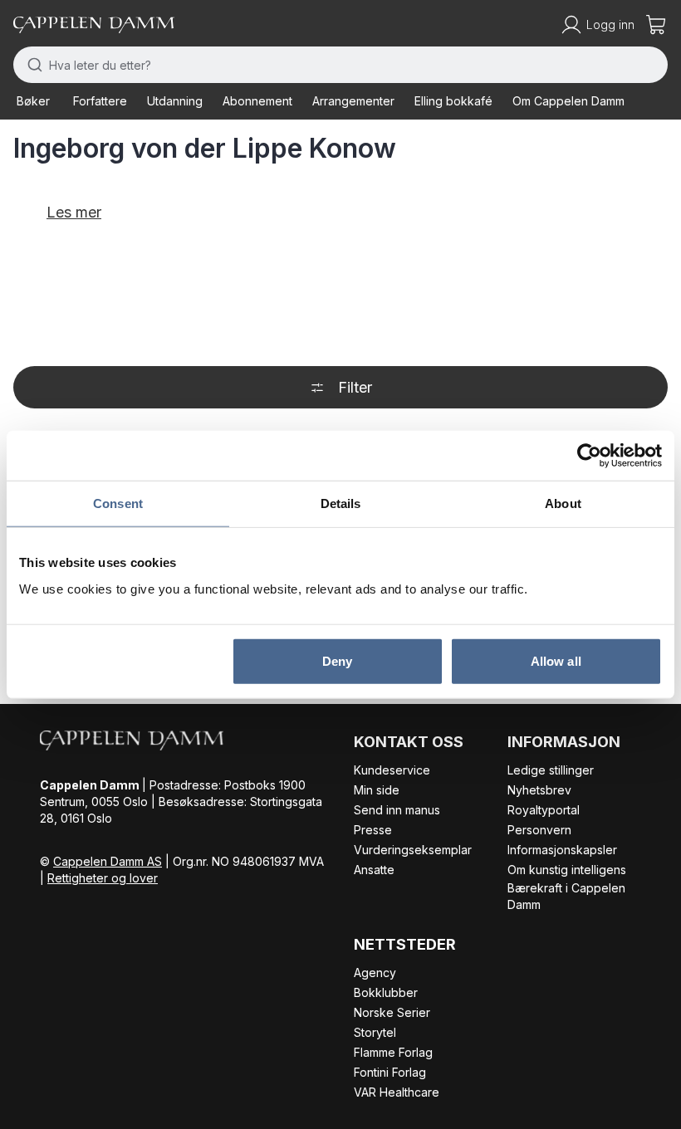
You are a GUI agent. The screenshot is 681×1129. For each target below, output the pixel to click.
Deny (337, 660)
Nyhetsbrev (539, 790)
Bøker (33, 101)
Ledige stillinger (550, 770)
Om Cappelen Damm (568, 101)
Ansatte (374, 870)
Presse (373, 830)
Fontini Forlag (390, 1072)
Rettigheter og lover (102, 878)
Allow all (556, 660)
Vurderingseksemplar (413, 850)
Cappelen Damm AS (107, 861)
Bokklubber (386, 992)
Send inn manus (397, 810)
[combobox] (340, 64)
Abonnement (257, 101)
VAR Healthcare (396, 1092)
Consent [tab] (118, 503)
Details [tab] (341, 503)
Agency (375, 972)
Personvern (539, 830)
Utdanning (175, 101)
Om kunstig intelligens (566, 870)
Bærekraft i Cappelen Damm (566, 896)
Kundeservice (392, 770)
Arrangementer (353, 101)
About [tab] (563, 503)
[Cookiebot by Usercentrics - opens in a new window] (589, 455)
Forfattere (100, 101)
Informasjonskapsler (562, 850)
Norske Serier (392, 1012)
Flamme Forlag (393, 1052)
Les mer (74, 212)
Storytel (375, 1032)
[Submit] (31, 64)
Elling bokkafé (453, 101)
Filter (355, 387)
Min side (376, 790)
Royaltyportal (543, 810)
